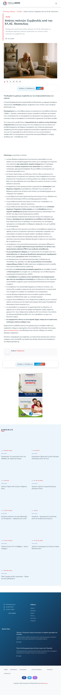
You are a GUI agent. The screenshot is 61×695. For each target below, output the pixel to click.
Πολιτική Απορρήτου (36, 669)
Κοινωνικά (36, 450)
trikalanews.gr (44, 683)
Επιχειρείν (33, 620)
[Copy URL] (20, 81)
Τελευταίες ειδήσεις (9, 11)
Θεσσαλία (33, 610)
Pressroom (20, 351)
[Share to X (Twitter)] (10, 81)
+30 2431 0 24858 (10, 609)
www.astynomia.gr (13, 330)
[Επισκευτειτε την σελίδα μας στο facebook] (24, 677)
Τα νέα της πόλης (38, 480)
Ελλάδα (19, 11)
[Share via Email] (17, 81)
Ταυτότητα (49, 669)
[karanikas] (30, 385)
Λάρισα (36, 510)
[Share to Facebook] (7, 81)
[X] (29, 677)
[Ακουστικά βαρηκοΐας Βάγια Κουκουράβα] (30, 407)
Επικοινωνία (7, 673)
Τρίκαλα (32, 608)
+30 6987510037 (10, 607)
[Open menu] (56, 3)
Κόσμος (32, 615)
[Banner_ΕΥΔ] (30, 146)
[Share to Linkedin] (13, 81)
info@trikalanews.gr (10, 604)
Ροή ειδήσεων (13, 669)
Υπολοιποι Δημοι (8, 450)
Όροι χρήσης (23, 669)
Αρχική (6, 669)
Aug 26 (19, 642)
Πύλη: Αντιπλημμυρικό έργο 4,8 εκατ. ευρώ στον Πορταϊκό (34, 648)
